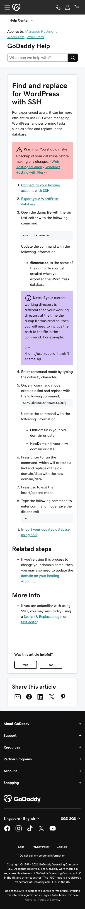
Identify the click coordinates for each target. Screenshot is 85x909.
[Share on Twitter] (51, 697)
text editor (29, 622)
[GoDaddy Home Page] (22, 799)
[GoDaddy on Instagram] (18, 831)
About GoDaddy (16, 723)
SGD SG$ (68, 818)
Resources (12, 747)
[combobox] (37, 58)
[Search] (73, 58)
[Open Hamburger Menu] (5, 7)
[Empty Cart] (77, 7)
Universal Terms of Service (42, 899)
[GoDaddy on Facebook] (7, 831)
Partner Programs (18, 759)
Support (10, 735)
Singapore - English (19, 818)
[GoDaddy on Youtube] (52, 831)
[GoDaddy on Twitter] (41, 831)
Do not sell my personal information (42, 855)
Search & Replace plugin (43, 616)
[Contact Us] (58, 7)
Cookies (62, 846)
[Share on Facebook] (29, 697)
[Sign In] (67, 7)
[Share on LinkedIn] (40, 697)
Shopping (11, 782)
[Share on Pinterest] (63, 697)
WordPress (35, 37)
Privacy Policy (40, 846)
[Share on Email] (17, 697)
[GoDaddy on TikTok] (30, 831)
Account (10, 771)
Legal (21, 846)
